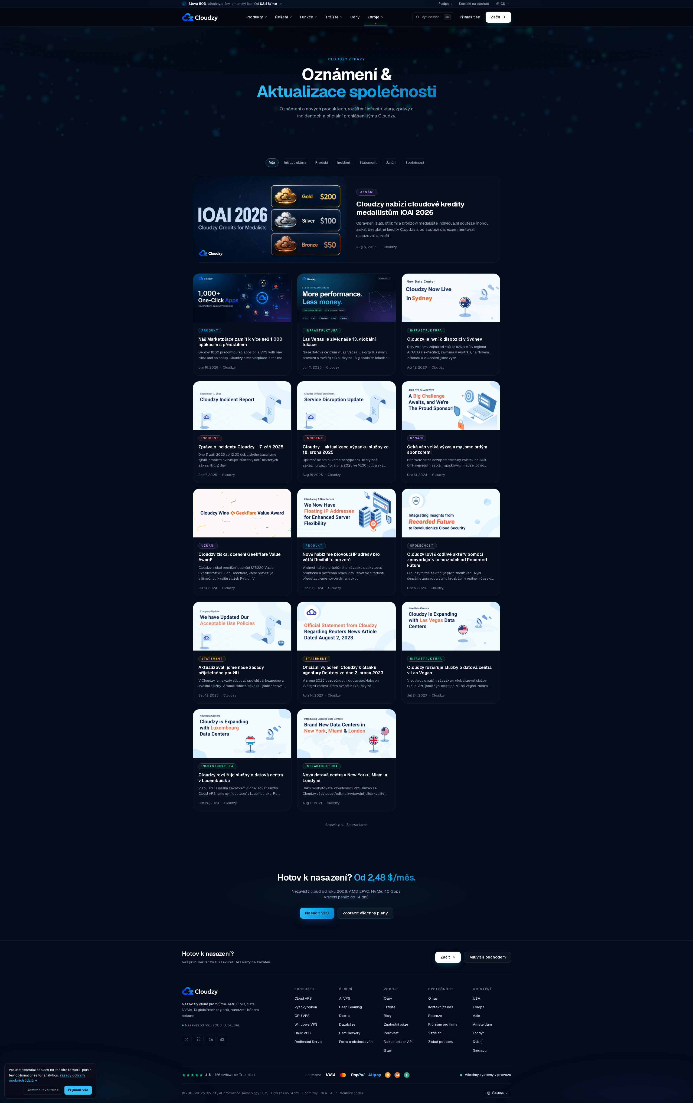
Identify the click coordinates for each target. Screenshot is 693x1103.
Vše (272, 162)
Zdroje (373, 17)
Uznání (391, 162)
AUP (333, 1093)
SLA (324, 1093)
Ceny (355, 17)
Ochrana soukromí (285, 1093)
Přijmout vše (78, 1090)
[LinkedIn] (210, 1039)
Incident (343, 162)
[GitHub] (199, 1039)
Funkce (306, 17)
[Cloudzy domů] (200, 17)
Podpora (446, 3)
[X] (187, 1039)
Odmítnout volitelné (43, 1090)
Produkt (321, 162)
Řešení (281, 17)
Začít (496, 16)
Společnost (415, 162)
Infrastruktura (295, 162)
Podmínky (310, 1093)
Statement (368, 162)
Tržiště (331, 17)
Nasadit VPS (317, 912)
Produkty (254, 17)
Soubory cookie (352, 1093)
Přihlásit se (470, 17)
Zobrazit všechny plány (365, 912)
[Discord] (222, 1039)
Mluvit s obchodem (487, 957)
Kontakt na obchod (474, 3)
